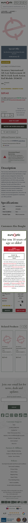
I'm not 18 (14, 256)
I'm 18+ (14, 249)
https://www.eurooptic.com (9, 263)
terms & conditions (16, 283)
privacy (20, 281)
